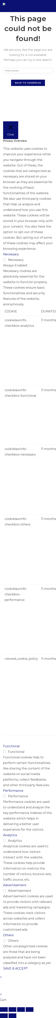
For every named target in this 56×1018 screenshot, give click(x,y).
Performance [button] (13, 790)
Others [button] (8, 935)
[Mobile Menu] (51, 5)
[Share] (21, 1009)
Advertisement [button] (14, 885)
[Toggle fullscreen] (12, 1009)
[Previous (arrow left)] (4, 1015)
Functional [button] (11, 746)
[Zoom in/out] (4, 1009)
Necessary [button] (11, 254)
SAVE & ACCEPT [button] (15, 968)
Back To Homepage (28, 83)
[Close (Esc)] (29, 1009)
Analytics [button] (10, 835)
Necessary (16, 260)
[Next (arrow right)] (12, 1015)
